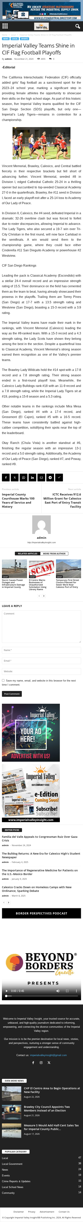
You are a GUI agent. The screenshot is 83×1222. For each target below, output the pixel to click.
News (5, 38)
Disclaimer (19, 1211)
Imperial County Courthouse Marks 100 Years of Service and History (18, 500)
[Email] (41, 477)
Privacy (31, 1211)
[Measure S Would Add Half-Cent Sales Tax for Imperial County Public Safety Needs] (11, 1130)
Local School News (12, 1187)
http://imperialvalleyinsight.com (41, 542)
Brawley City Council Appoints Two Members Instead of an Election (47, 1108)
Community (8, 1192)
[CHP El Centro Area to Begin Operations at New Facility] (11, 1093)
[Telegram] (50, 477)
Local (13, 34)
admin (8, 58)
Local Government (12, 1164)
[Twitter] (15, 477)
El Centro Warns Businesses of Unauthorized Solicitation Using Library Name (37, 585)
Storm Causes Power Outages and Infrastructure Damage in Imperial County (13, 583)
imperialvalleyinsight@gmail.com (48, 1055)
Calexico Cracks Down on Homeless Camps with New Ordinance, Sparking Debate (36, 889)
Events (6, 1175)
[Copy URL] (59, 477)
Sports (24, 38)
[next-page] (44, 596)
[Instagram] (42, 1063)
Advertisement (47, 1211)
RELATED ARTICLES (27, 553)
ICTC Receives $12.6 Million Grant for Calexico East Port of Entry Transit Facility (62, 500)
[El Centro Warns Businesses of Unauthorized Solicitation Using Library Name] (41, 568)
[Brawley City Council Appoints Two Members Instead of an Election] (11, 1112)
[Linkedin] (32, 477)
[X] (49, 1063)
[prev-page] (39, 596)
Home (4, 34)
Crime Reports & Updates (16, 1181)
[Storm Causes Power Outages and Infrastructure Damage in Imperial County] (14, 568)
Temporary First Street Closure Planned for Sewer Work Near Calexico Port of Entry (67, 583)
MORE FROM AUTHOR (54, 553)
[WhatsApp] (23, 477)
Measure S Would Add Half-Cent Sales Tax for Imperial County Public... (51, 1127)
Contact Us (64, 1211)
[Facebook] (6, 477)
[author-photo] (41, 524)
